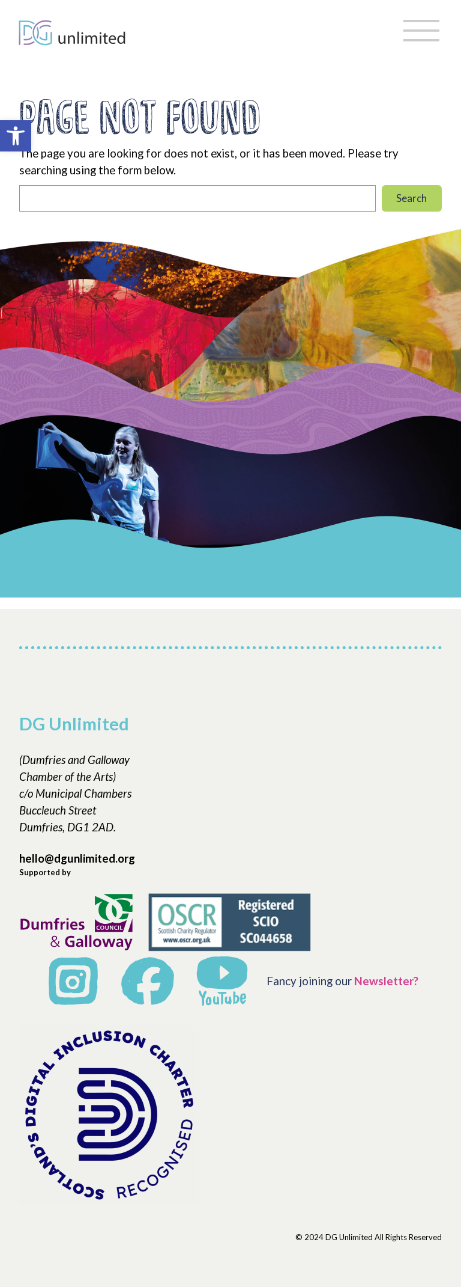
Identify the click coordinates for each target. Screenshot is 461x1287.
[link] (15, 135)
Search (411, 198)
